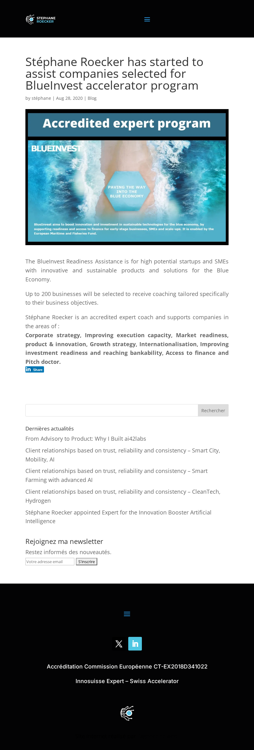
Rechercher (213, 410)
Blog (92, 98)
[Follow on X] (119, 644)
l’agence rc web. (158, 736)
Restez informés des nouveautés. (68, 552)
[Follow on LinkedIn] (135, 644)
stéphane (41, 98)
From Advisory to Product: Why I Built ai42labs (85, 438)
